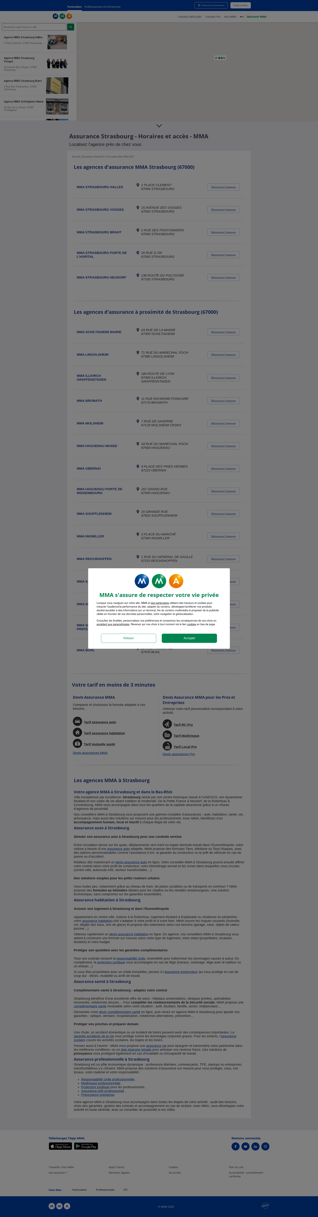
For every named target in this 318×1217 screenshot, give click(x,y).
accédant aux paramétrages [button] (113, 624)
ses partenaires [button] (160, 603)
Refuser (128, 638)
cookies (191, 624)
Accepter (189, 638)
